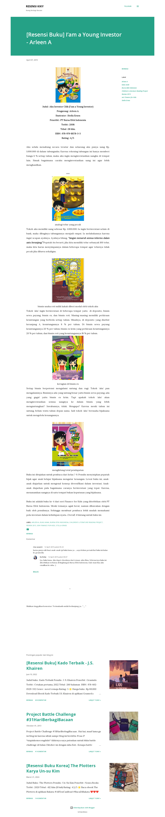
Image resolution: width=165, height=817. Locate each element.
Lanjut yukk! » (95, 700)
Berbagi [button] (125, 69)
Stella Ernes (126, 100)
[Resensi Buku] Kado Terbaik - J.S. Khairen (60, 665)
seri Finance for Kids (129, 97)
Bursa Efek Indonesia (129, 88)
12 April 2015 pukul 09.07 (57, 557)
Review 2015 (126, 94)
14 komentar (40, 798)
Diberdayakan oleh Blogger (84, 808)
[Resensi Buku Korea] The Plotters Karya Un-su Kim (61, 768)
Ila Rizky (43, 557)
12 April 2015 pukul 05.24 (54, 547)
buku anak (125, 85)
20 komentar (40, 700)
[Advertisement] (64, 626)
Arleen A (125, 82)
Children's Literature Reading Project (135, 91)
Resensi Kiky (35, 6)
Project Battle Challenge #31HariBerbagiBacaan (51, 716)
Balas (36, 572)
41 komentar (40, 751)
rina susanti (38, 547)
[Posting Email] (27, 530)
